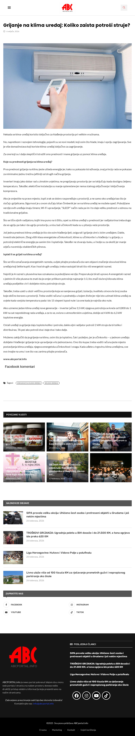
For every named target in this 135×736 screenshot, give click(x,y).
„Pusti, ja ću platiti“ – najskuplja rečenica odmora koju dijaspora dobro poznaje (66, 440)
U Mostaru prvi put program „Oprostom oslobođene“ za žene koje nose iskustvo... (22, 471)
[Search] (124, 8)
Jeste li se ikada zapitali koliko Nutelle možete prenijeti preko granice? (23, 440)
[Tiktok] (106, 695)
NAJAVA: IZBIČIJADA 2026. (108, 474)
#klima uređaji (51, 383)
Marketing (57, 730)
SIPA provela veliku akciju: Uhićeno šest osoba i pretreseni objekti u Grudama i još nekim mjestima (77, 514)
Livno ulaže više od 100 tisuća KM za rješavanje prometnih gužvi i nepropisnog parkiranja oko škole (75, 574)
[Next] (129, 414)
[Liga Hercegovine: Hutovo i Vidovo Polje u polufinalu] (13, 557)
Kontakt (71, 730)
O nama (43, 730)
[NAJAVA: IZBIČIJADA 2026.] (111, 467)
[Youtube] (96, 695)
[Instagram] (86, 695)
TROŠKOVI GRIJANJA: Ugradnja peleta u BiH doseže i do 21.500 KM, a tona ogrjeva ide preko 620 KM (78, 534)
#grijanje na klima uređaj (29, 383)
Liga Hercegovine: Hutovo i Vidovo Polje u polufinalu (59, 552)
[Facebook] (76, 695)
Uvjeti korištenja (88, 730)
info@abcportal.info (43, 703)
